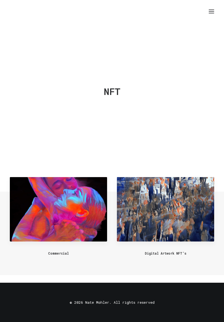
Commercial (58, 253)
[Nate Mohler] (14, 11)
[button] (211, 11)
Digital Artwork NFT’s (165, 253)
